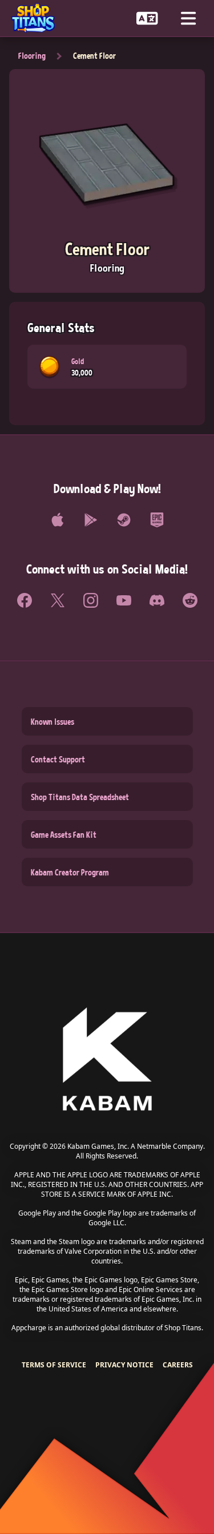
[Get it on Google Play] (90, 520)
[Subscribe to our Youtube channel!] (124, 600)
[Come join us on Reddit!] (190, 600)
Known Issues (52, 721)
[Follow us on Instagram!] (90, 600)
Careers (178, 1365)
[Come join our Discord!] (157, 600)
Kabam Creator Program (70, 872)
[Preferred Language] (147, 18)
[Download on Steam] (124, 520)
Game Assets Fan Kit (63, 834)
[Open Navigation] (188, 18)
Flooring (32, 55)
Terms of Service (54, 1365)
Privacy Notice (124, 1365)
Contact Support (58, 759)
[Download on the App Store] (57, 520)
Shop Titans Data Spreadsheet (80, 797)
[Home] (37, 18)
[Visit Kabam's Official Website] (107, 1060)
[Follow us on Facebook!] (24, 600)
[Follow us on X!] (57, 600)
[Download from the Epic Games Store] (157, 520)
